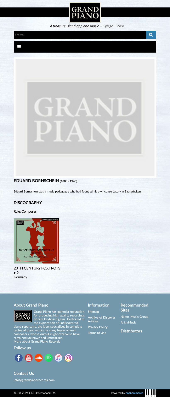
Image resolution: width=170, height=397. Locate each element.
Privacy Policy (98, 327)
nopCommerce (134, 393)
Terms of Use (97, 332)
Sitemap (93, 311)
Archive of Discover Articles (101, 319)
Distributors (131, 331)
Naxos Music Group (134, 316)
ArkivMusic (128, 322)
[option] (87, 26)
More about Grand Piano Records (37, 341)
